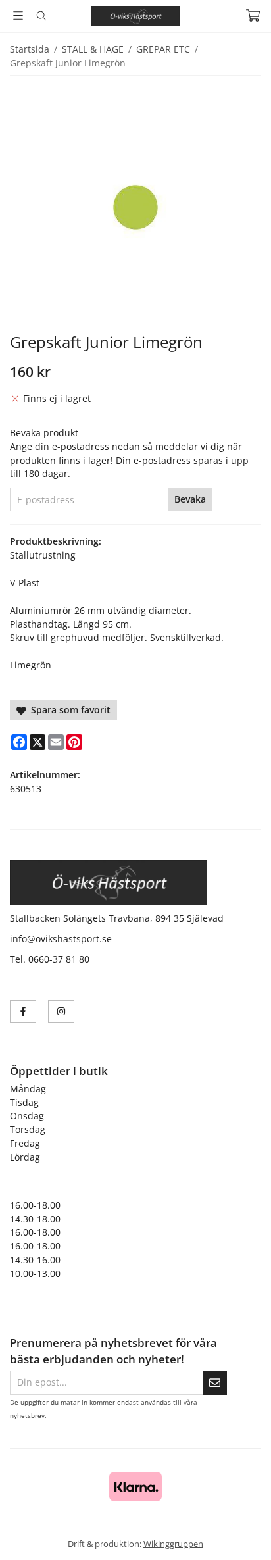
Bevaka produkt (44, 432)
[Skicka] (215, 1383)
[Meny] (18, 15)
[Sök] (41, 16)
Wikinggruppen (173, 1543)
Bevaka (190, 499)
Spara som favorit (68, 709)
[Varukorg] (252, 15)
